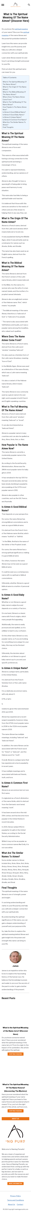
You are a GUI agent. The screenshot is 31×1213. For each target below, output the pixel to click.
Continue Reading (15, 1054)
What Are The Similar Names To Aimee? (14, 123)
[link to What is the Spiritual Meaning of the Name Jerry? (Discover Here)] (15, 1013)
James (15, 966)
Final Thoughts (8, 127)
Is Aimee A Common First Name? (15, 120)
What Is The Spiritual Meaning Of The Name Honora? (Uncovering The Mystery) (15, 1087)
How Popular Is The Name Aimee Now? (15, 108)
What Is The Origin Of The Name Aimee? (14, 88)
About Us (11, 1204)
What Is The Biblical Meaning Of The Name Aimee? (14, 93)
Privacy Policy (15, 1196)
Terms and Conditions (15, 1200)
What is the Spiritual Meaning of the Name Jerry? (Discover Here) (15, 1031)
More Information (15, 1183)
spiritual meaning (21, 29)
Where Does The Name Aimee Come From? (14, 98)
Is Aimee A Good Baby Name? (13, 115)
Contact (20, 1204)
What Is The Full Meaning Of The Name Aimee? (14, 103)
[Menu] (3, 5)
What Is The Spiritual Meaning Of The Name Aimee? (15, 83)
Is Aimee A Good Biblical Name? (14, 112)
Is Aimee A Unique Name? (12, 117)
